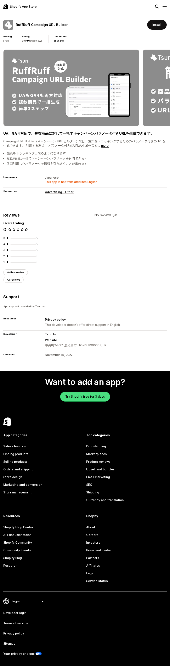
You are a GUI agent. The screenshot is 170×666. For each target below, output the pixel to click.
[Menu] (165, 7)
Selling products (15, 462)
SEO (89, 485)
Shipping (92, 492)
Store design (12, 477)
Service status (97, 581)
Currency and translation (105, 500)
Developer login (15, 613)
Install (157, 25)
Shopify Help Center (18, 527)
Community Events (17, 550)
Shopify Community (17, 542)
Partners (92, 558)
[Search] (157, 7)
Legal (90, 573)
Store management (17, 492)
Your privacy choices (19, 654)
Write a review (15, 272)
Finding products (15, 454)
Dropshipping (96, 446)
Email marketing (98, 477)
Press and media (98, 550)
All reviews (13, 279)
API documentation (17, 535)
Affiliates (93, 565)
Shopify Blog (12, 558)
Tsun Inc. (58, 40)
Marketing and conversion (22, 485)
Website (51, 340)
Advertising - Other (59, 192)
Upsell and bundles (100, 469)
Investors (93, 542)
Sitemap (9, 643)
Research (10, 565)
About (90, 527)
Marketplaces (96, 454)
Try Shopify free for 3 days (85, 396)
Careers (92, 535)
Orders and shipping (18, 469)
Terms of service (15, 623)
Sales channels (14, 446)
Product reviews (98, 462)
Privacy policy (55, 319)
